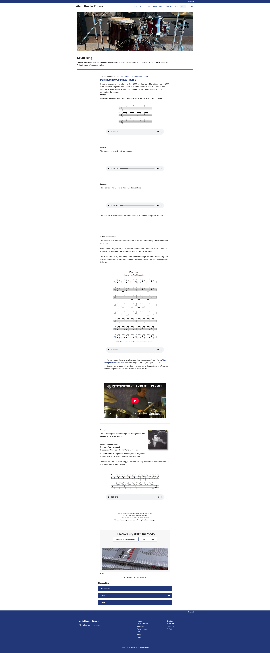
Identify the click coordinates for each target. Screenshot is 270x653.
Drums (89, 6)
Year (103, 603)
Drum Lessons (158, 6)
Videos (168, 6)
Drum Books (145, 6)
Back (102, 573)
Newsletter (171, 624)
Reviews (140, 626)
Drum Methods (142, 624)
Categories (105, 588)
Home (135, 6)
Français (191, 1)
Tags (103, 595)
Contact (191, 6)
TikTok (169, 629)
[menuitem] (135, 6)
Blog (183, 6)
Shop (176, 6)
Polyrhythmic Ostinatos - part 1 (118, 79)
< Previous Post (130, 577)
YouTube (170, 626)
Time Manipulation (123, 77)
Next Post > (141, 577)
